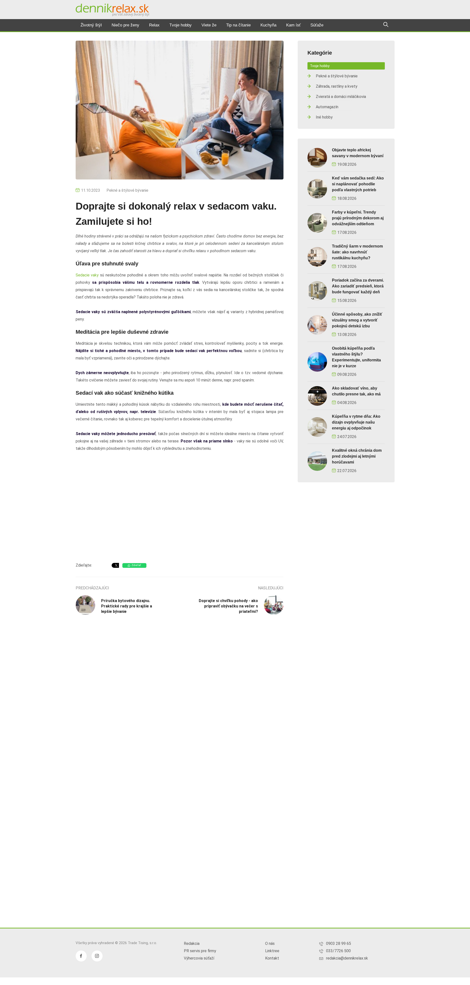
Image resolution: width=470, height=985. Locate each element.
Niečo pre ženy (125, 25)
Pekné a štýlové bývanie (127, 190)
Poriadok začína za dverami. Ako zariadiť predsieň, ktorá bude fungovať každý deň (358, 286)
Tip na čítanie (238, 25)
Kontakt (272, 958)
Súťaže (316, 25)
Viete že (208, 25)
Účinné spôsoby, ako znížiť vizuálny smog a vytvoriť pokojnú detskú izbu (357, 320)
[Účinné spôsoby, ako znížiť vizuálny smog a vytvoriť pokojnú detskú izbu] (317, 324)
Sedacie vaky (87, 275)
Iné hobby (324, 117)
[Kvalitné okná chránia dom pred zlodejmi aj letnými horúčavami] (317, 460)
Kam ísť (293, 25)
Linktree (272, 951)
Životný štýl (91, 25)
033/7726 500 (338, 951)
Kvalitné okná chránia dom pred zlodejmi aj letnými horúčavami (357, 456)
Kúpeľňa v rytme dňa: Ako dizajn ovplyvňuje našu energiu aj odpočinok (356, 422)
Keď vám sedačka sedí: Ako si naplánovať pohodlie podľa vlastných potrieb (358, 184)
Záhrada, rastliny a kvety (336, 86)
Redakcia (192, 943)
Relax (154, 25)
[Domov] (112, 10)
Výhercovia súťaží (199, 958)
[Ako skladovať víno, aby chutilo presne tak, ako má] (317, 395)
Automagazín (327, 107)
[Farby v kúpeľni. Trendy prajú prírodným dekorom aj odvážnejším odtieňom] (317, 222)
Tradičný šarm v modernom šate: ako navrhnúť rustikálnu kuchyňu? (357, 252)
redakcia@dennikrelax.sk (347, 958)
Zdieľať (136, 565)
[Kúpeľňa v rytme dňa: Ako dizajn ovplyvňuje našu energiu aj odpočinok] (317, 426)
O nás (270, 943)
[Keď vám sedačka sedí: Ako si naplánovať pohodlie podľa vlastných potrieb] (317, 188)
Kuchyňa (268, 25)
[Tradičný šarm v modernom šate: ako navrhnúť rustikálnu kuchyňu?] (317, 256)
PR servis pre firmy (200, 951)
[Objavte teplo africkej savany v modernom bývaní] (317, 157)
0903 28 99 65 (338, 943)
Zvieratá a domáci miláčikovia (341, 96)
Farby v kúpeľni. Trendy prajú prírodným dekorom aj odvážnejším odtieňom (358, 218)
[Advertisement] (179, 519)
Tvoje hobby (180, 25)
